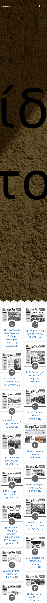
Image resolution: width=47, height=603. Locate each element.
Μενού (43, 6)
